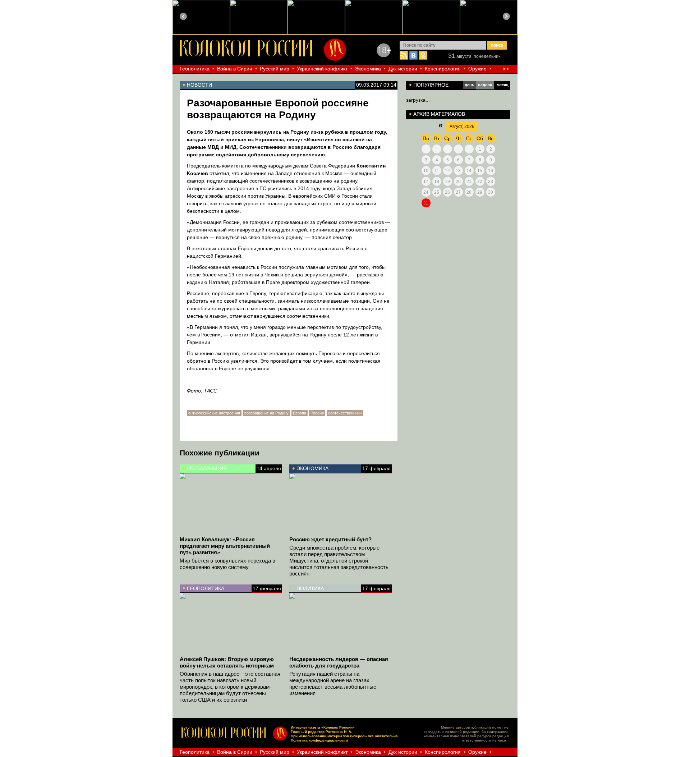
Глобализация (207, 468)
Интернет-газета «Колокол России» (323, 727)
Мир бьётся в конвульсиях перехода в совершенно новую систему (227, 564)
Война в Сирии (234, 69)
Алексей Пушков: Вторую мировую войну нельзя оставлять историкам (227, 662)
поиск (497, 45)
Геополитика (195, 69)
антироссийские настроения (214, 413)
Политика (310, 588)
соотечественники (345, 413)
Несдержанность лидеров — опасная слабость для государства (338, 662)
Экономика (368, 69)
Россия (317, 413)
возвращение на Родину (266, 413)
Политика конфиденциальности (319, 740)
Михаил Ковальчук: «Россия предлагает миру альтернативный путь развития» (225, 545)
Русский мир (274, 69)
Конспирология (443, 69)
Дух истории (402, 69)
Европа (299, 413)
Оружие (477, 69)
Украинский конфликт (322, 69)
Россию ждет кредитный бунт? (330, 539)
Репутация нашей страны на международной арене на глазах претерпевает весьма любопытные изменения (332, 683)
